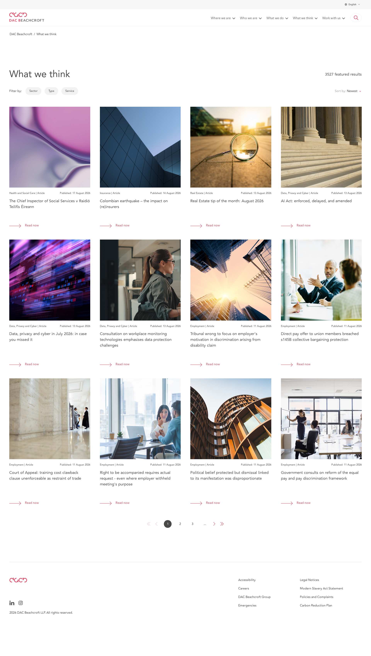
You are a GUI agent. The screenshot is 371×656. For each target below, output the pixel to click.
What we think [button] (303, 18)
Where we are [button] (221, 18)
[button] (356, 18)
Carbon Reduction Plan (316, 605)
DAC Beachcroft (21, 34)
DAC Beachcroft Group (254, 597)
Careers (243, 588)
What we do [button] (275, 18)
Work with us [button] (331, 18)
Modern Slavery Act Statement (321, 588)
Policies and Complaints (316, 597)
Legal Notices (309, 580)
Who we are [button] (248, 18)
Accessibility (247, 580)
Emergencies (247, 605)
